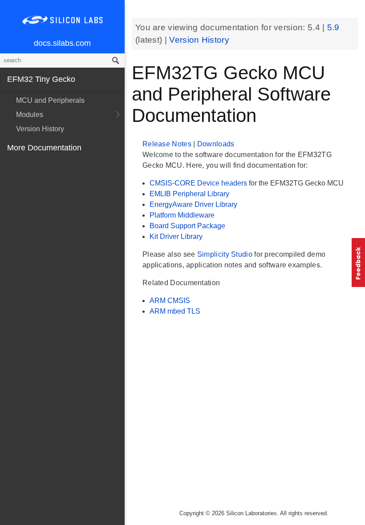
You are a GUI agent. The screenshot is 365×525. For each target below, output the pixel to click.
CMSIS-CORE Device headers (199, 183)
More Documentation (44, 147)
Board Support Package (187, 226)
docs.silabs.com (62, 43)
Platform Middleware (182, 215)
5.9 (333, 27)
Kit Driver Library (176, 236)
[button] (358, 262)
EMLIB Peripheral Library (189, 194)
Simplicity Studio (225, 254)
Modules (29, 114)
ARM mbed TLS (175, 311)
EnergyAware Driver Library (193, 204)
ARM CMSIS (170, 300)
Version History (40, 129)
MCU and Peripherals (50, 100)
